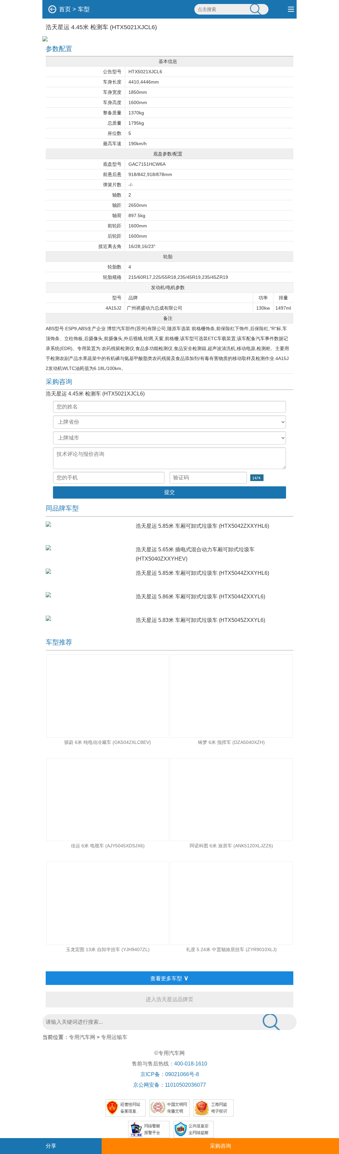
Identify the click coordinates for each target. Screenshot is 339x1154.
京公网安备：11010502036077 (169, 1085)
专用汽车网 (82, 1037)
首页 (65, 9)
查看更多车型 (169, 978)
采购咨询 (220, 1146)
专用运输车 (114, 1037)
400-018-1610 (190, 1063)
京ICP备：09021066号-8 (169, 1074)
